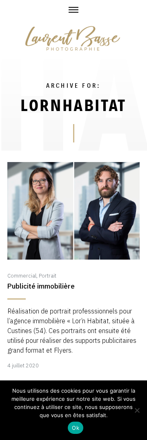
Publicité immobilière (41, 286)
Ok (75, 427)
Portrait (47, 275)
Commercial (21, 275)
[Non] (137, 410)
